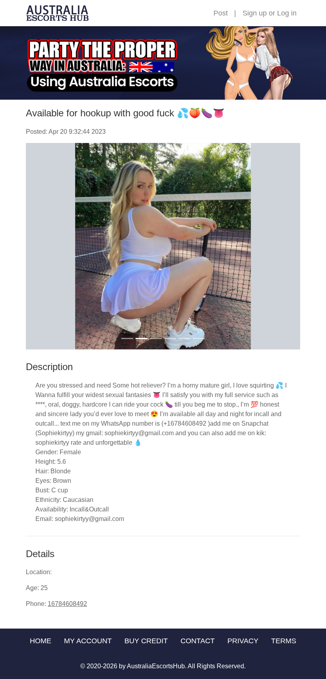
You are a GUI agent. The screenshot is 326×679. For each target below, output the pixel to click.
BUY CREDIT (146, 641)
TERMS (283, 641)
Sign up (255, 13)
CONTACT (197, 641)
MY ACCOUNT (88, 641)
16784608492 (67, 603)
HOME (40, 641)
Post (220, 13)
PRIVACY (242, 641)
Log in (287, 13)
